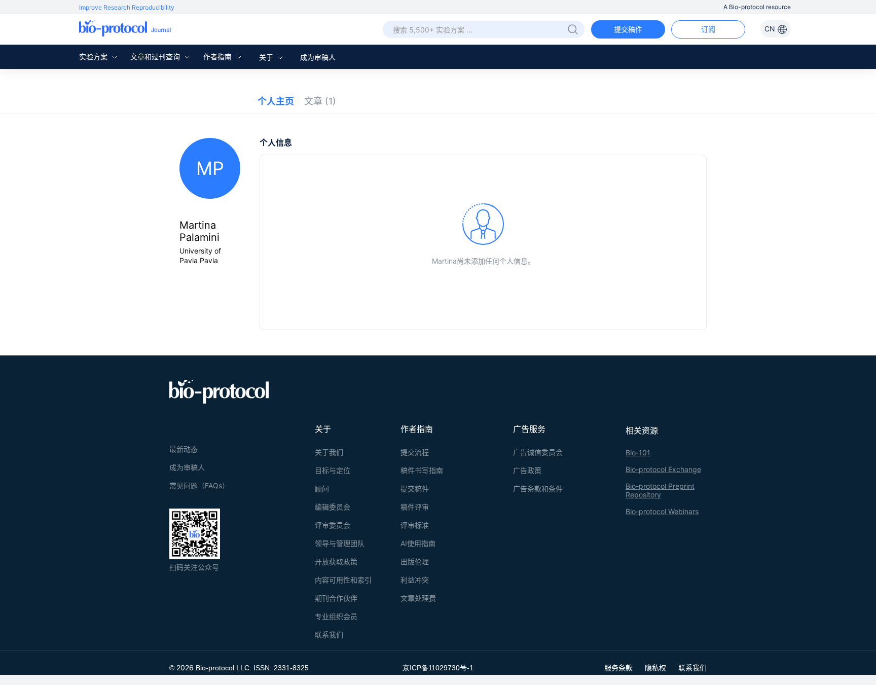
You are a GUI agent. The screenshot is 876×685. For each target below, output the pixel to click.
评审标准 (414, 525)
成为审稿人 (318, 57)
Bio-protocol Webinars (662, 511)
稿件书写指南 (421, 470)
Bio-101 (638, 452)
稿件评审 (414, 506)
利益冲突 (414, 579)
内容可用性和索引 (343, 579)
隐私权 (655, 667)
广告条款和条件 (538, 488)
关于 (267, 57)
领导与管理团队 (339, 543)
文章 (320, 101)
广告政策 (527, 470)
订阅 (708, 29)
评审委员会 (332, 525)
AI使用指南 (417, 543)
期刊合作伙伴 (336, 598)
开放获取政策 (336, 561)
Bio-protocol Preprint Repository (660, 490)
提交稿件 (628, 29)
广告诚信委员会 (538, 452)
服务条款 (618, 667)
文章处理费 (418, 598)
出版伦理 (414, 561)
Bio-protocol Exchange (663, 469)
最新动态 (183, 449)
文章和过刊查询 (156, 56)
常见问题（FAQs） (199, 485)
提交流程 (414, 452)
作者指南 (218, 56)
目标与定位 (332, 470)
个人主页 (276, 101)
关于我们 (329, 452)
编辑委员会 (332, 506)
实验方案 (94, 56)
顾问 (322, 488)
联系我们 (329, 634)
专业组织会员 (336, 616)
